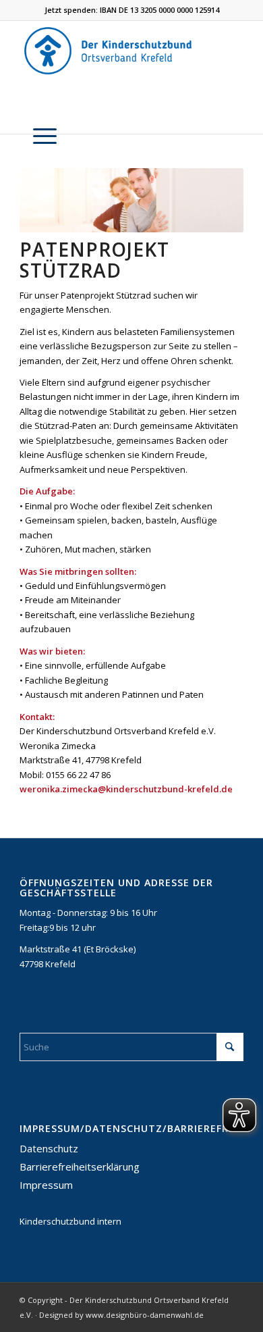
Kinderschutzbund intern (70, 1221)
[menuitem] (38, 136)
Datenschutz (49, 1148)
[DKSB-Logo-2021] (109, 50)
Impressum (46, 1185)
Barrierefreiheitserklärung (80, 1166)
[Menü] (38, 136)
